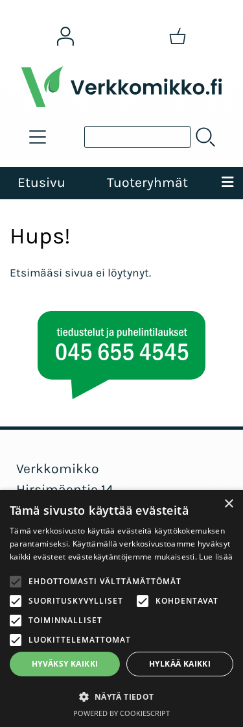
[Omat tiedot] (65, 36)
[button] (121, 696)
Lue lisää (216, 556)
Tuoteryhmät (147, 182)
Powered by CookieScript (121, 713)
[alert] (121, 608)
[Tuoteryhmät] (37, 137)
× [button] (228, 504)
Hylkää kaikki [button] (180, 663)
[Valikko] (227, 183)
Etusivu (41, 182)
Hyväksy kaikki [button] (65, 663)
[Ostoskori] (177, 36)
